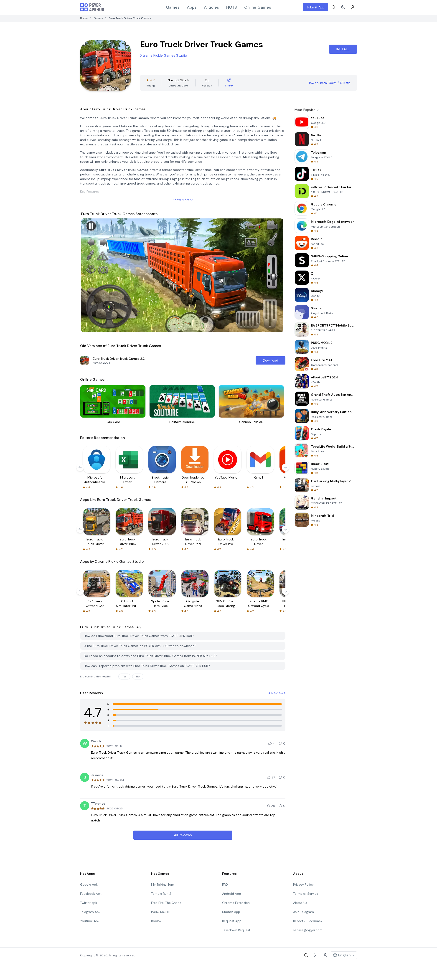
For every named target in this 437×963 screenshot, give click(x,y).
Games (173, 7)
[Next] (277, 275)
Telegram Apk (90, 912)
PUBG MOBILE (161, 912)
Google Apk (89, 884)
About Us (300, 903)
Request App (231, 921)
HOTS (231, 7)
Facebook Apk (91, 894)
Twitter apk (88, 903)
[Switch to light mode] (343, 7)
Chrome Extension (236, 903)
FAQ (225, 884)
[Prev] (89, 275)
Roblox (156, 921)
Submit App (316, 7)
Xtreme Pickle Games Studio (163, 55)
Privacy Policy (303, 884)
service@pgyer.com (308, 930)
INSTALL (343, 49)
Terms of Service (305, 894)
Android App (231, 894)
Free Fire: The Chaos (166, 903)
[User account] (353, 7)
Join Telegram (303, 912)
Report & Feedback (307, 921)
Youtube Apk (89, 921)
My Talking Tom (162, 884)
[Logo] (92, 7)
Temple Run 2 (161, 894)
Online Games (257, 7)
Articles (211, 7)
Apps (192, 7)
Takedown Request (236, 930)
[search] (334, 7)
